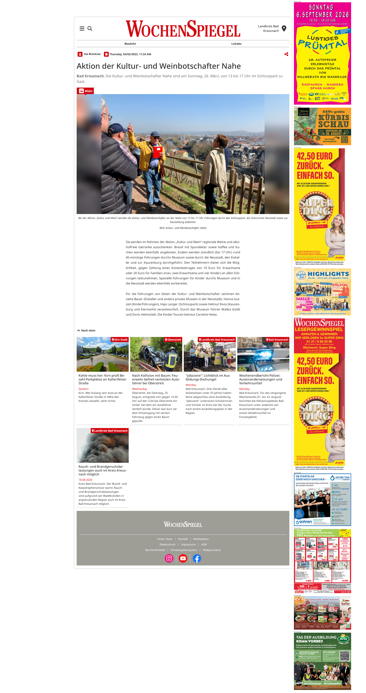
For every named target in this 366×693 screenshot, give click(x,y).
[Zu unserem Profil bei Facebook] (197, 558)
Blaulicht (130, 43)
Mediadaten (201, 539)
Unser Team (165, 539)
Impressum (188, 544)
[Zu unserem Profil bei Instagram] (169, 558)
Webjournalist (212, 550)
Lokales (236, 43)
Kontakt (183, 539)
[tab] (85, 90)
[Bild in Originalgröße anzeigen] (183, 154)
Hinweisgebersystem (184, 550)
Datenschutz (168, 544)
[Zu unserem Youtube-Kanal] (183, 558)
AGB (204, 544)
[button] (82, 28)
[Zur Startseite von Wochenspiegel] (183, 28)
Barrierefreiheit (155, 550)
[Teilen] (286, 54)
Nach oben (87, 330)
